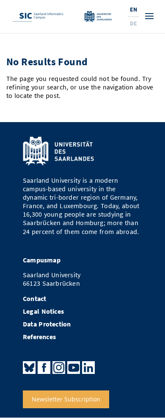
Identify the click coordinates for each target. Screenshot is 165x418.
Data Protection (47, 324)
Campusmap (41, 260)
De (133, 23)
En (133, 9)
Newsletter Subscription (66, 400)
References (39, 337)
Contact (34, 299)
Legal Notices (43, 311)
